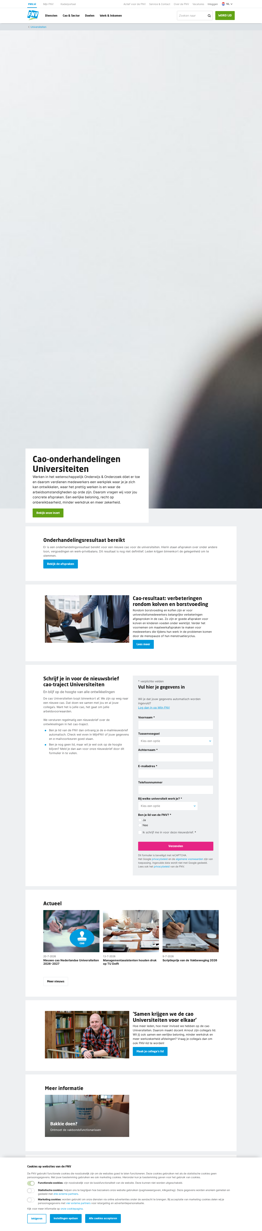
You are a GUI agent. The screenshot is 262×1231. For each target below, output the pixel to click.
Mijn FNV (48, 4)
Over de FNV (181, 4)
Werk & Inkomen (111, 15)
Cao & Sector (71, 15)
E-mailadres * (147, 766)
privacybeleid (160, 858)
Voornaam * (146, 717)
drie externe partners (65, 1193)
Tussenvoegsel (149, 733)
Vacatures (198, 4)
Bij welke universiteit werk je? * (160, 798)
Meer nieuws (55, 981)
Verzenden (175, 846)
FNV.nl (32, 4)
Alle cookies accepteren (103, 1218)
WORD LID (225, 15)
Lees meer (143, 644)
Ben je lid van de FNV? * (154, 815)
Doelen (89, 15)
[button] (227, 4)
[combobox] (175, 741)
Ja (144, 820)
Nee (145, 825)
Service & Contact (159, 4)
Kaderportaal (68, 4)
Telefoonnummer (150, 782)
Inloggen (213, 4)
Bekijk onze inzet (48, 512)
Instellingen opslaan (66, 1218)
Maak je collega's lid (150, 1051)
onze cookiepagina (72, 1208)
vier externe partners (78, 1203)
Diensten (51, 15)
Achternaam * (148, 750)
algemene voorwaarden (189, 858)
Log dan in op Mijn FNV (154, 707)
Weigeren (36, 1218)
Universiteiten (38, 26)
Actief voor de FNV (135, 4)
